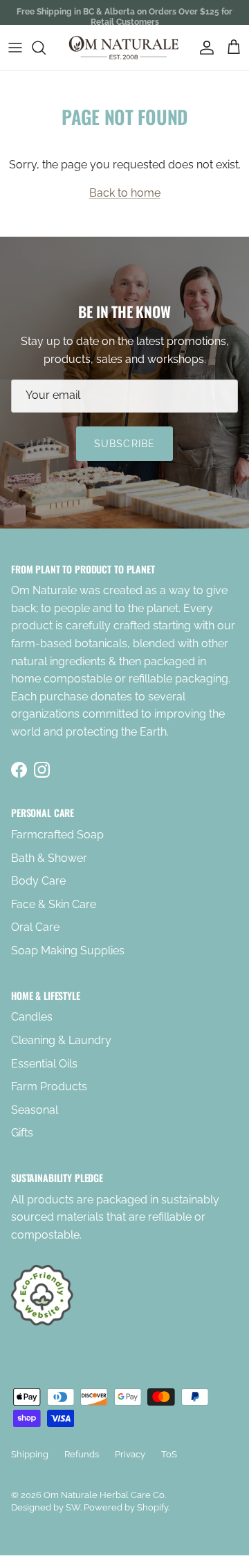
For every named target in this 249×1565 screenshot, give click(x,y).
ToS (169, 1454)
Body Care (38, 880)
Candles (32, 1016)
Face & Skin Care (53, 904)
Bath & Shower (49, 858)
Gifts (22, 1132)
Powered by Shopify (126, 1507)
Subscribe (124, 443)
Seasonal (34, 1109)
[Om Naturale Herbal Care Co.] (124, 47)
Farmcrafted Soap (57, 834)
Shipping (29, 1454)
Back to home (124, 192)
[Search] (45, 47)
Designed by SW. (46, 1507)
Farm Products (49, 1086)
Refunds (81, 1454)
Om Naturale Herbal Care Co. (105, 1495)
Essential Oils (44, 1063)
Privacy (130, 1454)
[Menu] (15, 47)
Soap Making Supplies (67, 950)
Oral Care (35, 927)
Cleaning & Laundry (61, 1040)
